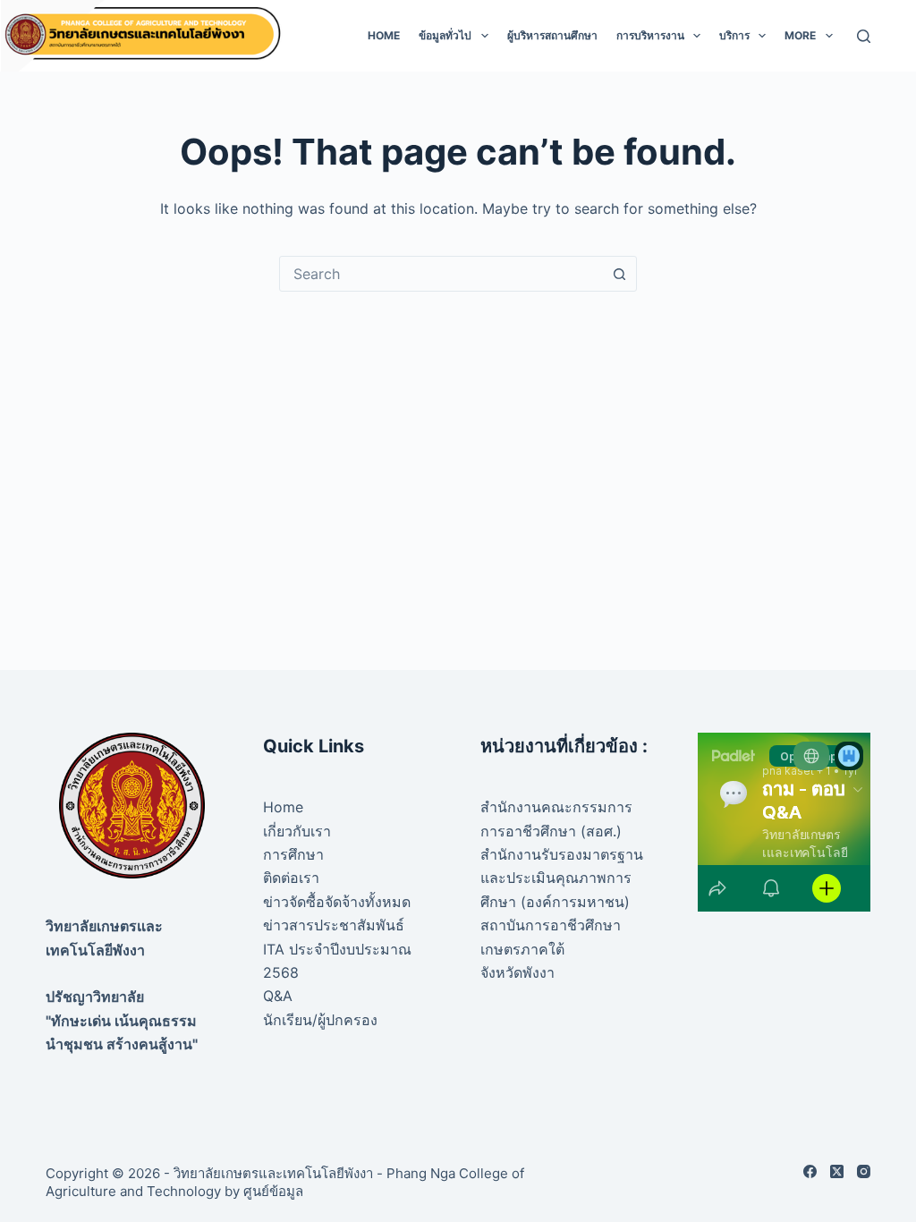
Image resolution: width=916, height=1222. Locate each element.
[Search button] (619, 274)
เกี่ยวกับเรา (297, 831)
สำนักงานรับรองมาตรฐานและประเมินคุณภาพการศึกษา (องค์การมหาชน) (561, 878)
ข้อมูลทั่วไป (445, 35)
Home (384, 35)
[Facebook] (810, 1171)
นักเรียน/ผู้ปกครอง (320, 1020)
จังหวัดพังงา (517, 972)
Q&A (278, 996)
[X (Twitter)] (837, 1171)
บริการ (734, 35)
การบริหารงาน (650, 35)
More (800, 35)
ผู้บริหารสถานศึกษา (552, 35)
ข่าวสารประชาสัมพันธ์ (333, 925)
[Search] (863, 36)
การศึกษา (293, 854)
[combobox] (441, 274)
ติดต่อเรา (291, 878)
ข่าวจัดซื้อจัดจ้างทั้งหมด (337, 902)
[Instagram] (863, 1171)
